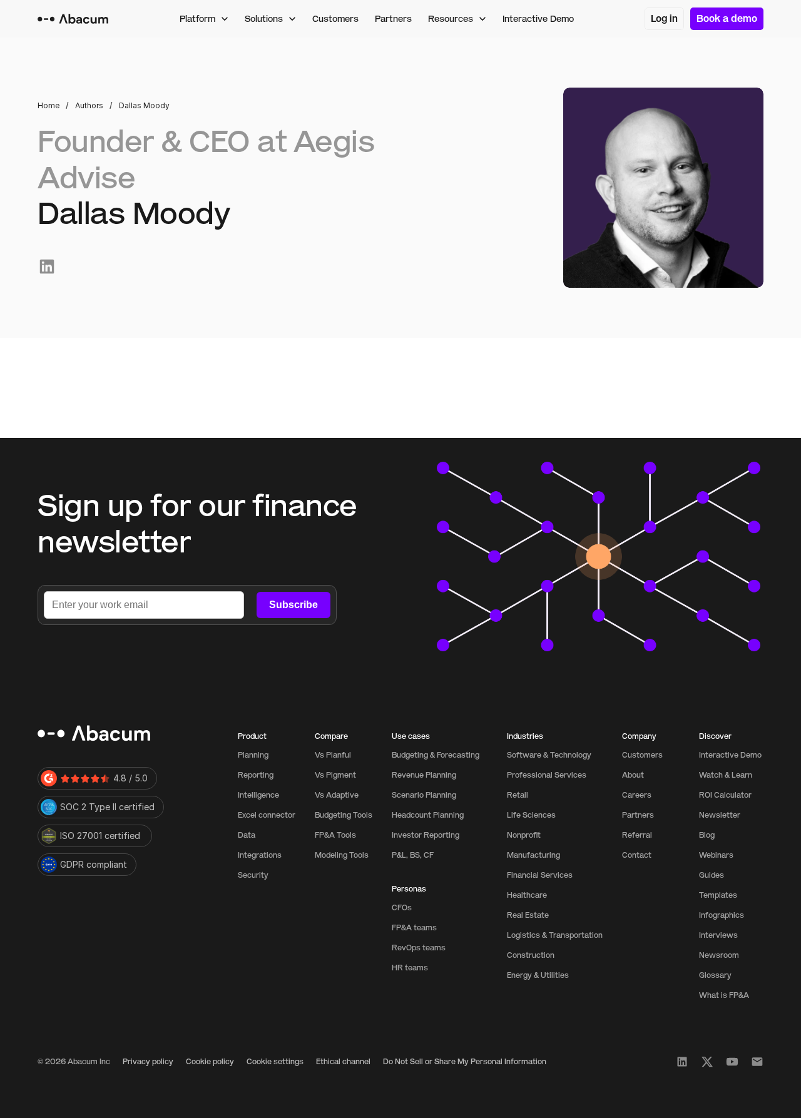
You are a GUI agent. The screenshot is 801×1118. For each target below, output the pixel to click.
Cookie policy (210, 1061)
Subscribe (293, 604)
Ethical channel (343, 1061)
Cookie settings (275, 1061)
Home (48, 105)
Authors (89, 105)
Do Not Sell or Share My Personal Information (464, 1061)
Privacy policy (148, 1061)
